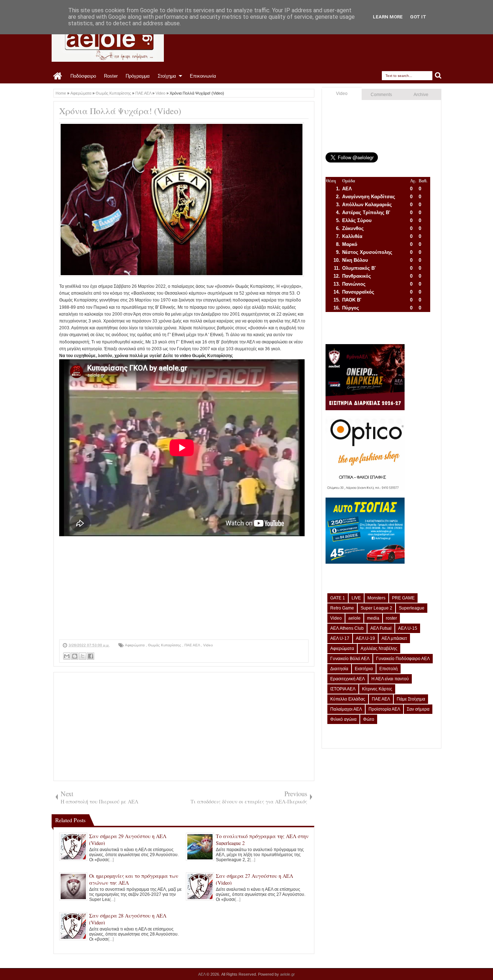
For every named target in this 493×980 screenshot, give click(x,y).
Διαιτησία (339, 668)
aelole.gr (287, 974)
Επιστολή (388, 668)
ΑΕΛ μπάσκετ (394, 638)
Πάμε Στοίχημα (411, 699)
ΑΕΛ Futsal (381, 628)
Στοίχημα (167, 76)
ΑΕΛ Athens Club (347, 628)
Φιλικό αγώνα (343, 719)
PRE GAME (403, 597)
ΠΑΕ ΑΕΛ (192, 645)
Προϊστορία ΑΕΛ (384, 709)
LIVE (356, 597)
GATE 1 (337, 597)
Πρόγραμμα (138, 76)
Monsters (376, 597)
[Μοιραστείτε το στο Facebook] (90, 656)
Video (208, 645)
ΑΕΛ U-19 (365, 638)
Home (58, 76)
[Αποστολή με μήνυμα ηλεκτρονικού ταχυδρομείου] (66, 656)
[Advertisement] (184, 588)
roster (391, 618)
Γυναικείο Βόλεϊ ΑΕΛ (350, 658)
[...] (111, 859)
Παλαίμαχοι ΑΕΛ (346, 709)
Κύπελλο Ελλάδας (347, 699)
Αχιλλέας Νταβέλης (379, 648)
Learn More (388, 16)
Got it (418, 16)
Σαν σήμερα (418, 709)
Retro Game (342, 608)
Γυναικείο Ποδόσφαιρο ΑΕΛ (403, 658)
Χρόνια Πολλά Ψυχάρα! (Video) (120, 111)
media (373, 618)
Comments (381, 94)
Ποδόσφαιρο (83, 76)
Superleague (411, 608)
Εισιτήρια (364, 668)
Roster (111, 76)
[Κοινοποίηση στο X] (82, 656)
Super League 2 (376, 608)
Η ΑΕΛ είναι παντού (390, 678)
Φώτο (368, 719)
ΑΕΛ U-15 (407, 628)
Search (438, 76)
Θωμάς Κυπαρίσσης (165, 645)
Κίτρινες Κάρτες (377, 688)
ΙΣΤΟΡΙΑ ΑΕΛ (342, 688)
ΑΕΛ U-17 (339, 638)
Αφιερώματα (135, 645)
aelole (354, 618)
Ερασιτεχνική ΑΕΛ (347, 678)
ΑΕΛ (202, 974)
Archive (421, 94)
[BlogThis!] (74, 656)
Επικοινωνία (203, 76)
